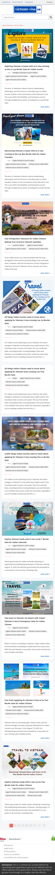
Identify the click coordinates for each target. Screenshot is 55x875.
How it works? (17, 2)
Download (29, 2)
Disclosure (8, 845)
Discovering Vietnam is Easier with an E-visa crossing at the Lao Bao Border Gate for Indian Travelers (25, 154)
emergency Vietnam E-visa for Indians (25, 73)
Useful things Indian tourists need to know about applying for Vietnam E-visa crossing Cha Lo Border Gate (27, 457)
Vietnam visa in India (34, 795)
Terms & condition (12, 854)
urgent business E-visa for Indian (16, 76)
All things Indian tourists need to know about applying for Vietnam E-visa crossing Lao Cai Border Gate (27, 320)
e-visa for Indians (18, 245)
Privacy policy (9, 851)
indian (15, 378)
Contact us (6, 2)
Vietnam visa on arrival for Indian (17, 470)
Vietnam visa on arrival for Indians (17, 167)
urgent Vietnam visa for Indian (16, 80)
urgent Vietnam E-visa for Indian (23, 160)
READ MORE (45, 107)
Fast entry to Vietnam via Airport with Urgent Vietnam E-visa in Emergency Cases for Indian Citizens (25, 621)
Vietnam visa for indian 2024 (38, 164)
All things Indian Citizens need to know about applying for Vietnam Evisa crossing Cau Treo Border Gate (25, 371)
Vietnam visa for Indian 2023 (38, 792)
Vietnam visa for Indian (13, 710)
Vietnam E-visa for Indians (14, 330)
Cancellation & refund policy (16, 857)
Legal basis (8, 848)
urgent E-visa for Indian (38, 76)
